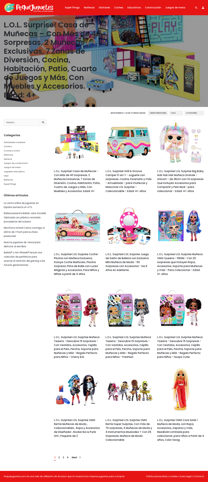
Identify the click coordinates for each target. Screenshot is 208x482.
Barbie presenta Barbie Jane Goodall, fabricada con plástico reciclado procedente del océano (25, 217)
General (8, 159)
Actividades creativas (14, 142)
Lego (6, 175)
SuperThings (10, 184)
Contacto (198, 476)
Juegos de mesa (12, 167)
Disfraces (8, 154)
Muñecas (8, 179)
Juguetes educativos (14, 171)
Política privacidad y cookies (162, 476)
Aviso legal (186, 476)
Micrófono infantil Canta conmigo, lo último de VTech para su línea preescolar (24, 232)
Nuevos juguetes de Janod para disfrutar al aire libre (22, 244)
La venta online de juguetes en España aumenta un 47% (21, 205)
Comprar (62, 199)
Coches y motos (12, 150)
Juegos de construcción (16, 163)
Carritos (8, 146)
